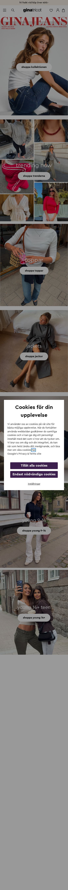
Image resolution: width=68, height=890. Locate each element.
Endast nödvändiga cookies (34, 474)
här (33, 450)
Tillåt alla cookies (34, 465)
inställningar (34, 484)
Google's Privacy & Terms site (24, 454)
